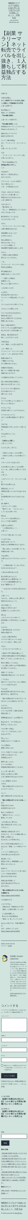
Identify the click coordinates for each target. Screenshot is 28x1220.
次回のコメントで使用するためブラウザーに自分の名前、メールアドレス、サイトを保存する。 (15, 1067)
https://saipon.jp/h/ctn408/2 (10, 895)
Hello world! (5, 1190)
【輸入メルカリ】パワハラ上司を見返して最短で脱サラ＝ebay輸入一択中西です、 (13, 1180)
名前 (3, 1035)
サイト (3, 1055)
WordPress (18, 1213)
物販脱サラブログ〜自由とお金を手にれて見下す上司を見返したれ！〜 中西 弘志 (14, 10)
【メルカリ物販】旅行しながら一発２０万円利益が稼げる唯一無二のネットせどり (13, 1166)
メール (4, 1045)
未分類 (10, 946)
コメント (5, 1016)
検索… (3, 1132)
